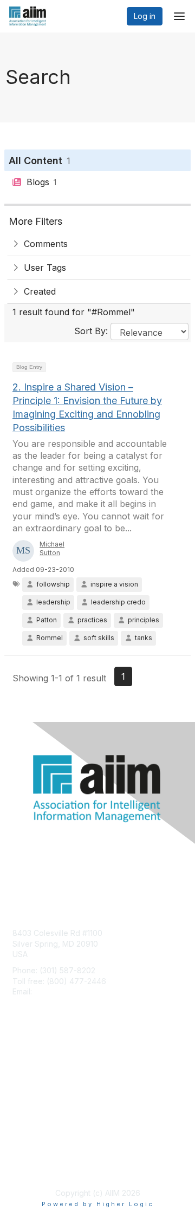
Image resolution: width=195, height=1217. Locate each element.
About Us (28, 1155)
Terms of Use (36, 1165)
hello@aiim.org (60, 991)
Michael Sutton (52, 548)
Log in (144, 16)
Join (20, 1063)
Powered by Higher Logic (98, 1204)
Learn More (33, 1084)
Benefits (27, 1073)
